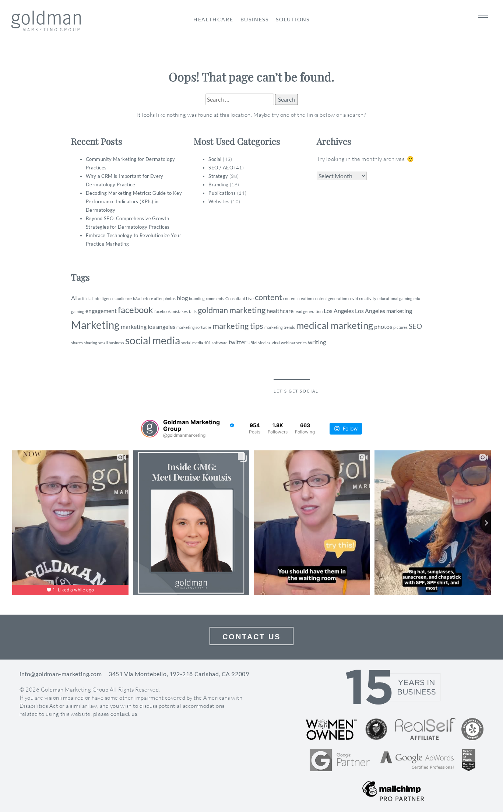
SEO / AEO (220, 168)
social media (152, 340)
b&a (136, 298)
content (268, 297)
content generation (330, 298)
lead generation (309, 311)
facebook (135, 309)
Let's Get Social (296, 391)
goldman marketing (231, 310)
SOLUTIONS (293, 19)
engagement (101, 310)
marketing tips (237, 326)
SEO (415, 326)
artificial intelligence (96, 298)
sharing (90, 342)
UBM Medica (259, 342)
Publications (222, 193)
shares (77, 342)
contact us (123, 713)
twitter (237, 341)
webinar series (294, 342)
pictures (400, 327)
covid (353, 298)
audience (124, 298)
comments (215, 298)
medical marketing (334, 325)
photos (383, 326)
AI (74, 297)
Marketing (95, 324)
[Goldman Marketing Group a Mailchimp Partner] (393, 791)
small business (111, 342)
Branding (218, 184)
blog (182, 297)
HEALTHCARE (213, 19)
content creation (297, 298)
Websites (218, 201)
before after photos (158, 298)
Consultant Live (239, 298)
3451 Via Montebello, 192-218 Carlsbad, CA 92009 (179, 673)
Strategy (218, 176)
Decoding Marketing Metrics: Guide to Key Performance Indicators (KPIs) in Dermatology (134, 201)
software (220, 342)
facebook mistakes (171, 311)
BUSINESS (254, 19)
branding (197, 298)
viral (276, 342)
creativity (367, 298)
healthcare (280, 310)
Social (214, 159)
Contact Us (251, 637)
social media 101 (196, 342)
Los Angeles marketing (383, 310)
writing (317, 341)
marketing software (193, 327)
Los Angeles (339, 310)
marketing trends (279, 327)
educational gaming (394, 298)
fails (193, 311)
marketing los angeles (148, 326)
